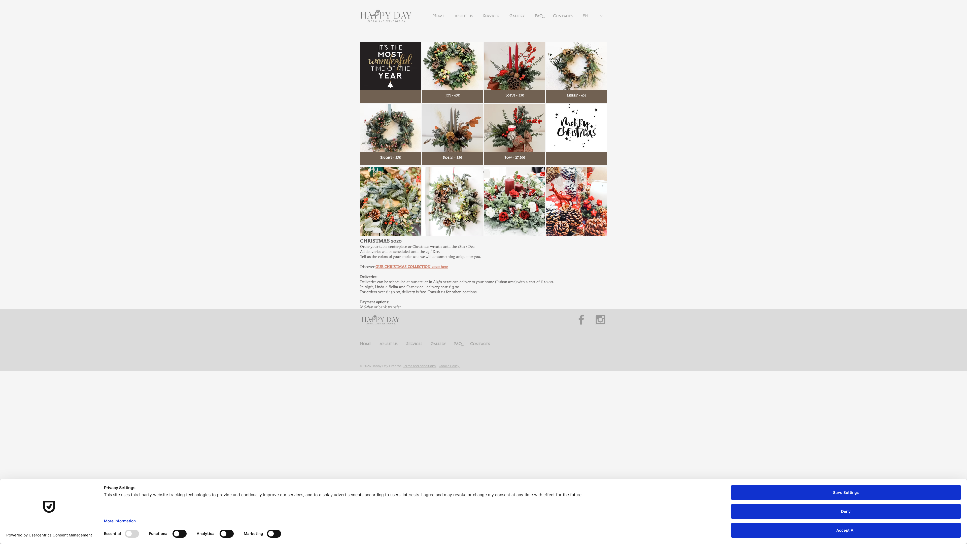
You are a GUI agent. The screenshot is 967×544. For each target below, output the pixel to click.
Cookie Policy (449, 366)
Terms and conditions (419, 366)
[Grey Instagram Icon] (600, 319)
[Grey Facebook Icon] (581, 319)
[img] (390, 72)
